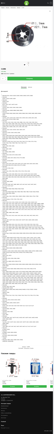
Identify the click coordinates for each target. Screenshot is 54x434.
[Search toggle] (48, 3)
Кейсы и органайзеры (6, 413)
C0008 (3, 381)
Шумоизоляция (4, 406)
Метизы (3, 410)
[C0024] (36, 367)
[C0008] (12, 367)
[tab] (23, 87)
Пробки (18, 7)
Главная (2, 7)
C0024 (27, 381)
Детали (30, 87)
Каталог (7, 7)
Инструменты (4, 415)
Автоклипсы (13, 7)
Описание (24, 87)
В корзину (30, 78)
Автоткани (3, 417)
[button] (6, 78)
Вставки (34, 380)
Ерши (10, 380)
